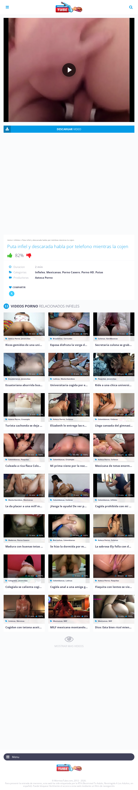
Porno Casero (71, 272)
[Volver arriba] (130, 783)
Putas (99, 272)
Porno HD (87, 272)
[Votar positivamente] (10, 255)
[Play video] (69, 70)
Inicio (9, 240)
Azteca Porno (44, 277)
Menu (15, 757)
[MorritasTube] (69, 7)
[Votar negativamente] (29, 255)
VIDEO (69, 129)
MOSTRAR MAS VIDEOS (69, 646)
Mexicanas (53, 272)
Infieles (17, 240)
